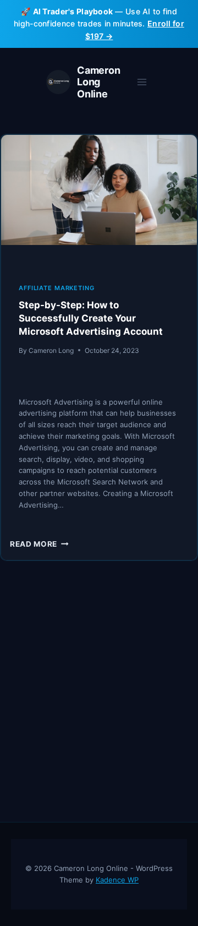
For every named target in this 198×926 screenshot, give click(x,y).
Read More (39, 544)
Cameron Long (51, 350)
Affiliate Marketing (57, 288)
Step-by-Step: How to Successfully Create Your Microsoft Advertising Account (91, 318)
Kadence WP (117, 879)
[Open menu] (141, 82)
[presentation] (99, 200)
